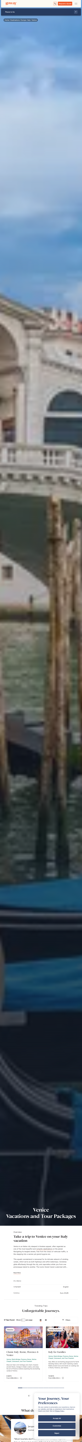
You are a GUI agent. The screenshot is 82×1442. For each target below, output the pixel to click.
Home (7, 20)
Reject (56, 1433)
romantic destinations (44, 1249)
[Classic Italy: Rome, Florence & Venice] (23, 1354)
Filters (68, 1320)
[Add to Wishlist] (40, 1329)
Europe (23, 20)
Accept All (57, 1418)
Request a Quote (65, 4)
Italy (28, 20)
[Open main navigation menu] (76, 3)
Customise (57, 1426)
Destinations (15, 20)
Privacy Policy (59, 1411)
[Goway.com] (11, 3)
